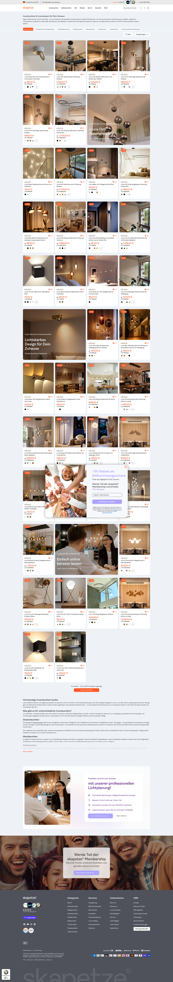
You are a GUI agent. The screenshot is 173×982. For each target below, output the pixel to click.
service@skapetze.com (116, 510)
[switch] (6, 978)
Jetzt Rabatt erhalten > (107, 502)
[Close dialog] (126, 466)
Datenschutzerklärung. (107, 512)
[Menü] (9, 970)
